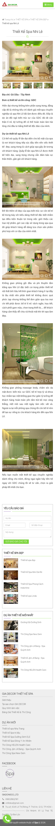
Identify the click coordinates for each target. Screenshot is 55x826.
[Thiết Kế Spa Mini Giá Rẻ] (27, 575)
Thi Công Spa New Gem (13, 753)
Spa (10, 773)
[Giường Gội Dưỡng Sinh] (27, 625)
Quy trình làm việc (10, 708)
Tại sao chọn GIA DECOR (14, 704)
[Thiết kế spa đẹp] (27, 563)
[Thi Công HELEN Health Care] (27, 672)
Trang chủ (9, 19)
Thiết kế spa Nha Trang (13, 728)
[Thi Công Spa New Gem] (27, 637)
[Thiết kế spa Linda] (27, 598)
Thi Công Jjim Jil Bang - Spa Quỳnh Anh (21, 749)
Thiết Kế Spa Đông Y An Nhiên (16, 741)
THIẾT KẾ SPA (22, 19)
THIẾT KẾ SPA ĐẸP (38, 19)
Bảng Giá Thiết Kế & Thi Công (16, 712)
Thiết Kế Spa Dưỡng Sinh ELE (16, 737)
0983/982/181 (11, 799)
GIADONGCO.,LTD (10, 794)
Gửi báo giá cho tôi (16, 541)
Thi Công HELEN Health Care (16, 745)
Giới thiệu (6, 700)
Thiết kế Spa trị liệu (11, 732)
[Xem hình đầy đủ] (27, 61)
